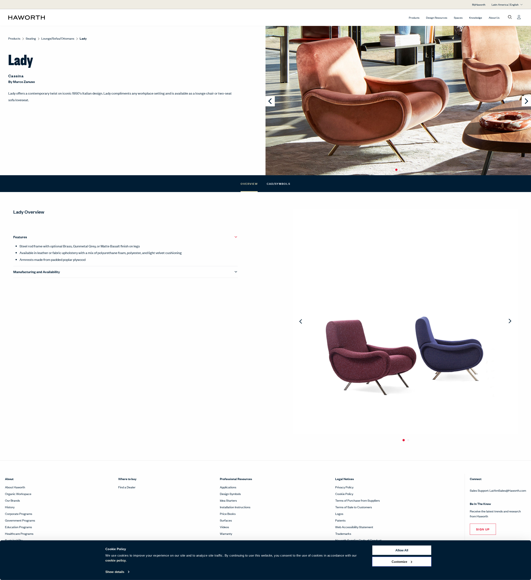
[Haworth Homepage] (59, 17)
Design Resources (436, 17)
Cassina (16, 75)
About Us (494, 17)
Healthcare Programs (19, 533)
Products (414, 17)
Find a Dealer (126, 487)
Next (510, 321)
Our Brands (12, 500)
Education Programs (18, 527)
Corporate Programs (18, 513)
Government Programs (20, 520)
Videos (224, 527)
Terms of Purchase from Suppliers (357, 500)
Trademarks (343, 533)
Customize (399, 561)
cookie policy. (116, 560)
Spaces (458, 17)
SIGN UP (483, 529)
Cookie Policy (344, 493)
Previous (301, 321)
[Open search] (510, 17)
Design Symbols (230, 493)
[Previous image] (270, 101)
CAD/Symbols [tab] (278, 183)
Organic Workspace (18, 493)
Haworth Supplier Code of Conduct (358, 540)
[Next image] (526, 101)
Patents (340, 520)
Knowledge (475, 17)
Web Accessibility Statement (354, 527)
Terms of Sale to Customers (353, 507)
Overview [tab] (249, 183)
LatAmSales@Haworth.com (508, 490)
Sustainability (14, 540)
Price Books (228, 513)
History (10, 507)
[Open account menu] (519, 17)
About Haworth (15, 487)
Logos (339, 513)
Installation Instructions (235, 507)
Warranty (226, 533)
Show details (114, 572)
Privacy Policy (344, 487)
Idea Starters (228, 500)
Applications (228, 487)
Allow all (401, 550)
